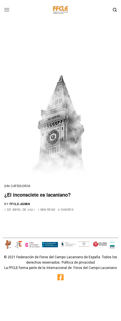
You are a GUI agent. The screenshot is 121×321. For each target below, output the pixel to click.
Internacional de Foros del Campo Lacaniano (81, 268)
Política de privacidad (78, 262)
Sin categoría (17, 185)
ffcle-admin (20, 204)
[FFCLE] (60, 10)
